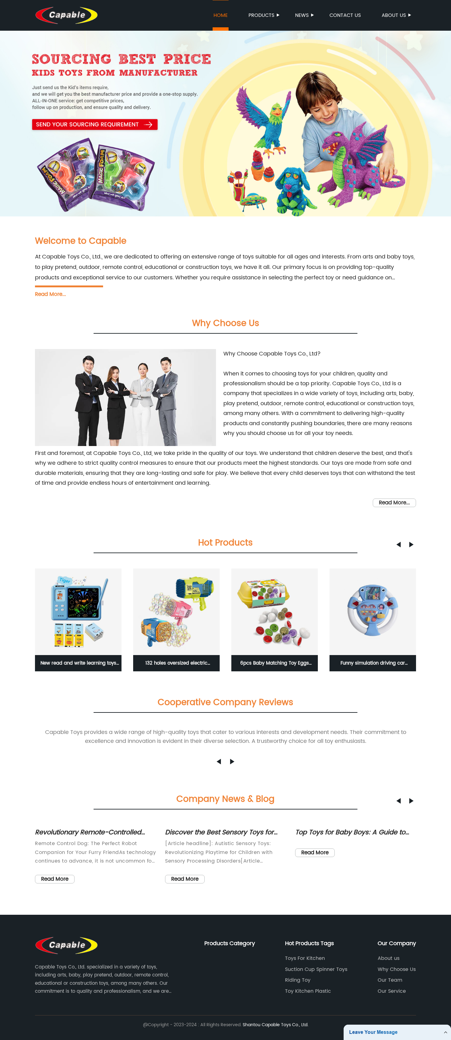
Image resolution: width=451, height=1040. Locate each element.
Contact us (345, 15)
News (302, 15)
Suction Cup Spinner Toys (316, 969)
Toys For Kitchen (305, 958)
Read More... (50, 294)
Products (261, 15)
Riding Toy (297, 980)
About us (394, 15)
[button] (398, 544)
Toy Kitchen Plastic (308, 991)
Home (221, 15)
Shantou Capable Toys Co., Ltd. (275, 1024)
